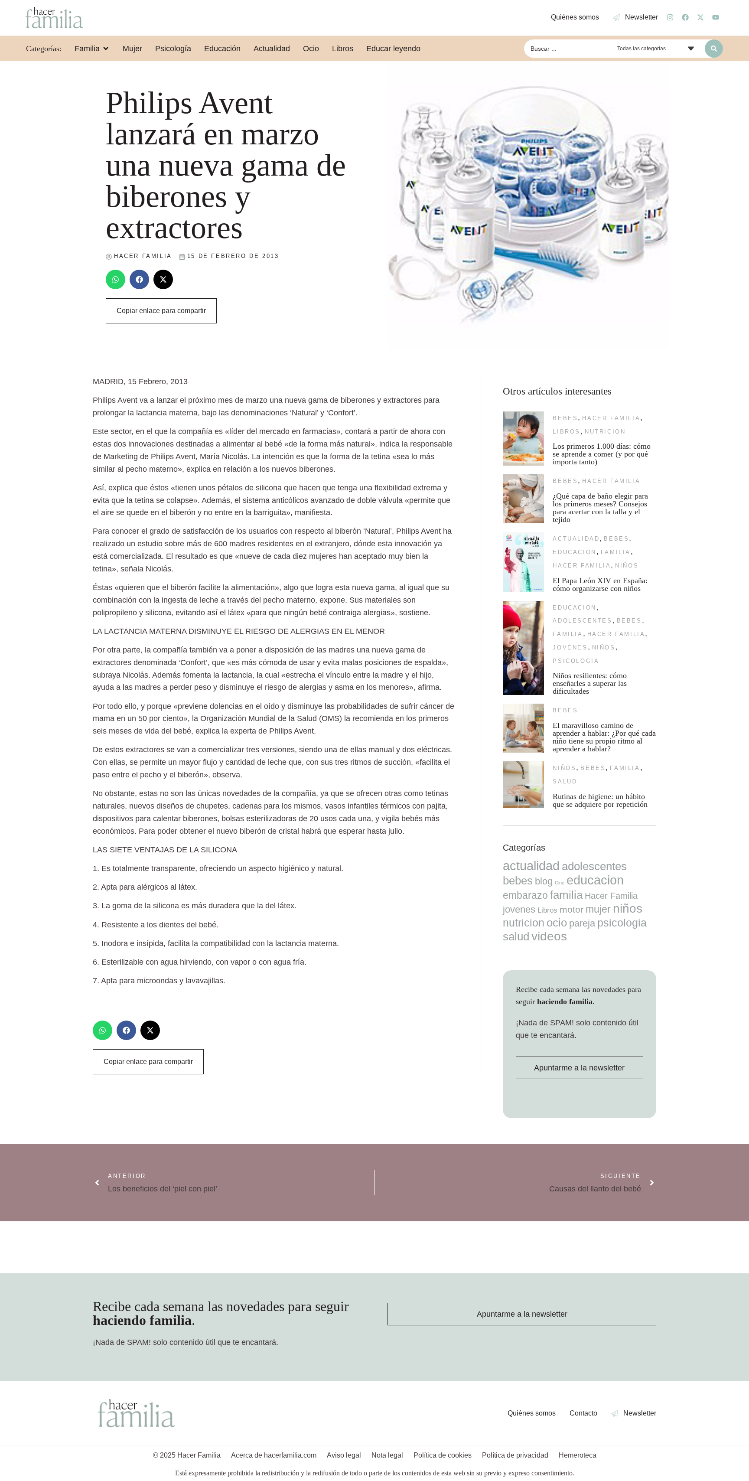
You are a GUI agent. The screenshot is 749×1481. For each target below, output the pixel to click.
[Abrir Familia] (106, 48)
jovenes (570, 647)
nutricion (605, 431)
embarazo (525, 895)
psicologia (576, 661)
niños (626, 565)
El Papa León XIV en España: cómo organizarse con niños (600, 584)
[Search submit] (714, 48)
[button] (115, 279)
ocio (557, 922)
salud (565, 781)
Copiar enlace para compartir (161, 310)
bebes (565, 418)
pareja (582, 923)
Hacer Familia (611, 418)
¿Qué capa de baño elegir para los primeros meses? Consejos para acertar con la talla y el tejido (600, 508)
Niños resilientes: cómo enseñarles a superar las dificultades (590, 683)
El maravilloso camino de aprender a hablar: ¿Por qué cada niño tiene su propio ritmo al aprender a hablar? (604, 737)
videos (549, 936)
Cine (559, 882)
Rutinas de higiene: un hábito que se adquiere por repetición (600, 800)
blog (544, 881)
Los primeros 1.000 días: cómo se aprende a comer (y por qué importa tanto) (602, 454)
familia (616, 552)
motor (571, 909)
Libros (566, 431)
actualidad (576, 538)
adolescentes (582, 620)
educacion (574, 552)
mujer (598, 909)
